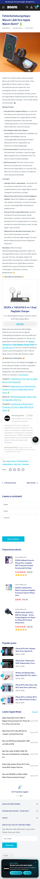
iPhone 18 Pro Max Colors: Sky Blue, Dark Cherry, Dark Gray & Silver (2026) (26, 686)
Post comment (13, 539)
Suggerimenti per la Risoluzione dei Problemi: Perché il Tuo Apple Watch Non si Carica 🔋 (19, 389)
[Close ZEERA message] (35, 862)
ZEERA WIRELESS (21, 557)
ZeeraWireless (7, 348)
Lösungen (25, 464)
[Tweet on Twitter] (18, 469)
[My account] (31, 7)
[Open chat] (35, 440)
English (5, 855)
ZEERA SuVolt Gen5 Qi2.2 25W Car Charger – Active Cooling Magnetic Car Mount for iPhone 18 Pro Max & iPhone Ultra (25, 617)
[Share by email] (23, 469)
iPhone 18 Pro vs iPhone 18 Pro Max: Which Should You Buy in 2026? (26, 698)
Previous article (10, 483)
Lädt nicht (17, 464)
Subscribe (10, 845)
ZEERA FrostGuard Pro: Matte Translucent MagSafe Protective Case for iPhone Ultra (25, 591)
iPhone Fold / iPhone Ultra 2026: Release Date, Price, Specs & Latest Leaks (25, 662)
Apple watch (11, 461)
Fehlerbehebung (22, 461)
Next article (31, 483)
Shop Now (20, 324)
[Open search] (27, 7)
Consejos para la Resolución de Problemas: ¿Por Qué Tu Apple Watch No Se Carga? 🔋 (17, 407)
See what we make (16, 872)
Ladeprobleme (7, 464)
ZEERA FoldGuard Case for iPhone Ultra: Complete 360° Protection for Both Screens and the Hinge (24, 564)
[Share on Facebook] (10, 469)
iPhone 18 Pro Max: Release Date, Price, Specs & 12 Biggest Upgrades (25, 649)
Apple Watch (6, 28)
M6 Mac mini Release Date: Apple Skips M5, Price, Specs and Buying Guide (26, 674)
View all (35, 712)
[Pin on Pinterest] (14, 469)
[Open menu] (3, 7)
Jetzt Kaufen (23, 375)
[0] (36, 7)
